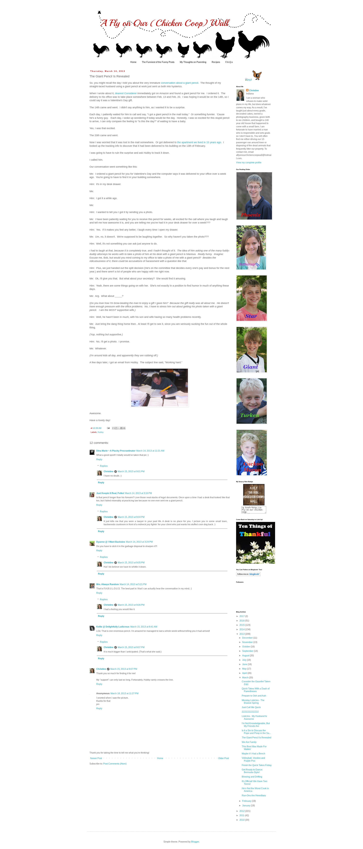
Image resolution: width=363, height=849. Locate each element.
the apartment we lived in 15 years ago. (199, 142)
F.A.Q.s (229, 62)
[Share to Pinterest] (124, 428)
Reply (99, 459)
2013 (242, 634)
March (245, 677)
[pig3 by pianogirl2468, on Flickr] (248, 79)
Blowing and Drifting (252, 776)
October (246, 646)
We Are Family (249, 742)
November (247, 642)
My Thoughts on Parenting (193, 62)
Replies (104, 466)
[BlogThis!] (116, 428)
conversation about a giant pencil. (180, 82)
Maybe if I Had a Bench (253, 753)
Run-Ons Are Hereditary (254, 795)
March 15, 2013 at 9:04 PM (131, 517)
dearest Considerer (126, 93)
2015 (242, 625)
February (247, 801)
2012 (242, 811)
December (247, 638)
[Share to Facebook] (121, 428)
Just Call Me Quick (251, 707)
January (246, 805)
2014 (242, 629)
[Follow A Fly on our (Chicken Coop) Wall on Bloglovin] (248, 575)
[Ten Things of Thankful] (255, 563)
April (244, 673)
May (244, 669)
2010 (242, 820)
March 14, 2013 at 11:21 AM (150, 451)
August (246, 655)
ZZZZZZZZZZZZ (250, 712)
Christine (108, 471)
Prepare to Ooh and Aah (254, 695)
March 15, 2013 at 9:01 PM (131, 471)
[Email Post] (108, 428)
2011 (242, 815)
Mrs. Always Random (107, 584)
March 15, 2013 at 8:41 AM (143, 627)
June (245, 664)
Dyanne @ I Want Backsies (110, 542)
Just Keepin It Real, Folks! (110, 493)
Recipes (216, 62)
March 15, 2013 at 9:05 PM (131, 562)
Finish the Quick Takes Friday (257, 765)
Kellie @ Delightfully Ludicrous (112, 627)
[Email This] (113, 428)
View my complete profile (248, 162)
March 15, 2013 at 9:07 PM (131, 647)
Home (133, 62)
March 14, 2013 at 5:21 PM (133, 584)
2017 (242, 616)
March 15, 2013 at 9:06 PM (131, 605)
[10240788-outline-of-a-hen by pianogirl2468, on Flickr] (257, 79)
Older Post (223, 758)
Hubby (101, 432)
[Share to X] (118, 428)
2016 (242, 620)
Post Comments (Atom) (114, 763)
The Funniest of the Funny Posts (158, 62)
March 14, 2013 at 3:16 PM (138, 493)
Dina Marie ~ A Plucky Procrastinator (115, 451)
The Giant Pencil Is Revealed (256, 737)
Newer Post (96, 758)
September (248, 651)
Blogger (195, 841)
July (244, 660)
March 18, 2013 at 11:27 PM (124, 693)
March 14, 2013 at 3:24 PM (139, 542)
